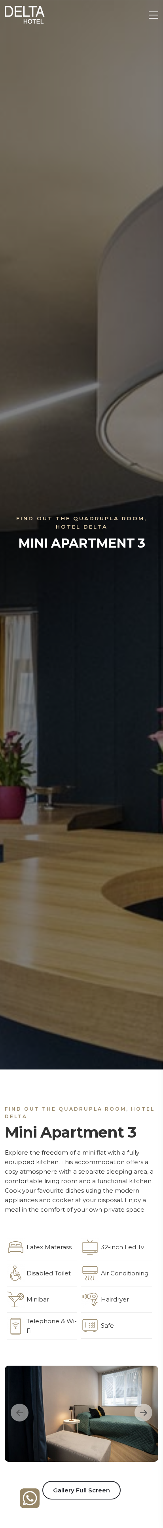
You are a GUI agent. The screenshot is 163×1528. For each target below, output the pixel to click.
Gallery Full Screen (81, 1490)
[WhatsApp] (30, 1497)
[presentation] (19, 1412)
